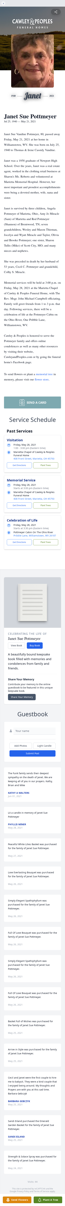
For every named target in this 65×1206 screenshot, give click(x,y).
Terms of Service (41, 1191)
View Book (16, 645)
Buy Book (35, 645)
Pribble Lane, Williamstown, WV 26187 (35, 535)
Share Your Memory (22, 697)
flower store (42, 379)
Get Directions (19, 465)
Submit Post (32, 753)
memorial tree (44, 374)
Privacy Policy (23, 1191)
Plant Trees (45, 465)
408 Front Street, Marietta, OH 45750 (34, 458)
